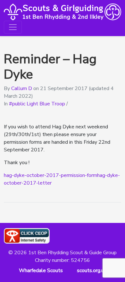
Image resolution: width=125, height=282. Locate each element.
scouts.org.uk (91, 270)
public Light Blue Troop (38, 103)
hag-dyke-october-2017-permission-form (50, 175)
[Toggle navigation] (13, 27)
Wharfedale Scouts (41, 270)
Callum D (21, 88)
